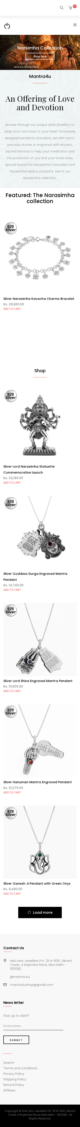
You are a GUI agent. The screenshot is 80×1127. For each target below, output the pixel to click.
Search (8, 1062)
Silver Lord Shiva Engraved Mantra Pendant (37, 681)
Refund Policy (13, 1085)
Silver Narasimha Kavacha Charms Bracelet (38, 299)
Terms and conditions (20, 1068)
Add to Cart (12, 309)
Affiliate (9, 1090)
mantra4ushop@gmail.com (31, 985)
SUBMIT (16, 1040)
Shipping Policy (14, 1079)
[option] (40, 54)
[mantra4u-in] (7, 26)
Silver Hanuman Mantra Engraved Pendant (37, 782)
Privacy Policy (13, 1074)
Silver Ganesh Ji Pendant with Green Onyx (36, 883)
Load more (42, 912)
